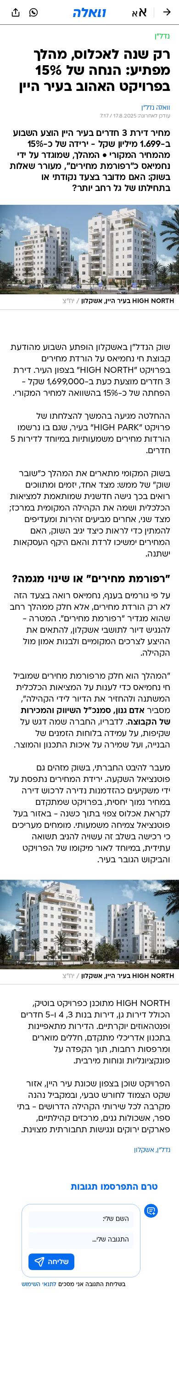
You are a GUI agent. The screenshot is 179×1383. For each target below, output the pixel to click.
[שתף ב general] (16, 12)
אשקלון (144, 1150)
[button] (139, 12)
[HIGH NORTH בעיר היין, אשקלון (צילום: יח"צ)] (89, 257)
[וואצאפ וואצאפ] (33, 12)
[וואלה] (89, 12)
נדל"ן (163, 1150)
